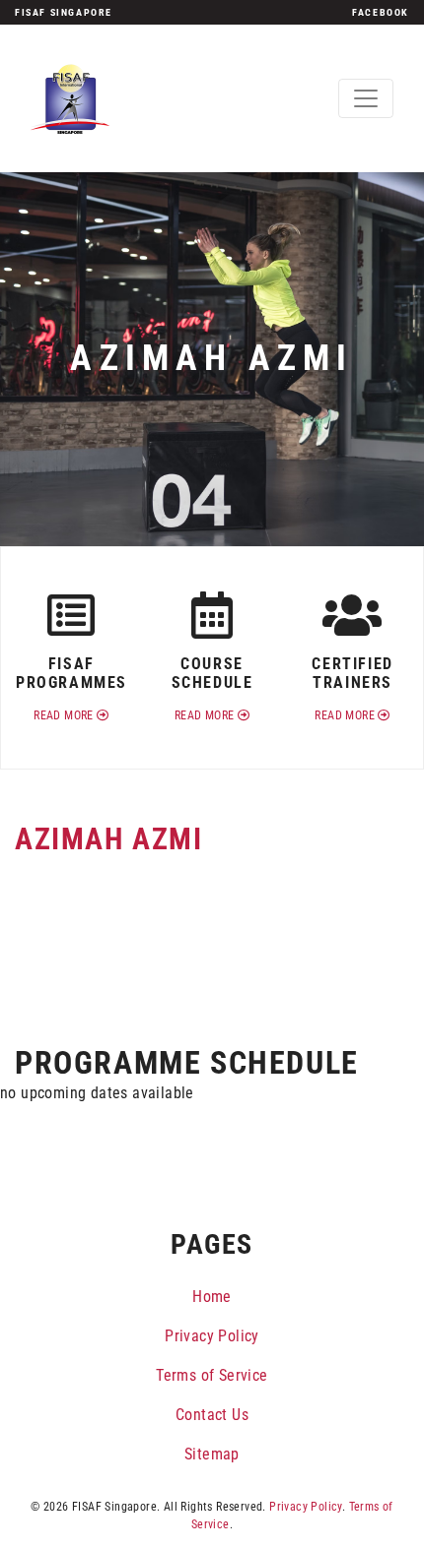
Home (212, 1296)
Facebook (380, 12)
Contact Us (212, 1414)
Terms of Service (211, 1375)
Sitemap (212, 1454)
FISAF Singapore (63, 12)
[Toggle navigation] (365, 98)
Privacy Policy (212, 1336)
